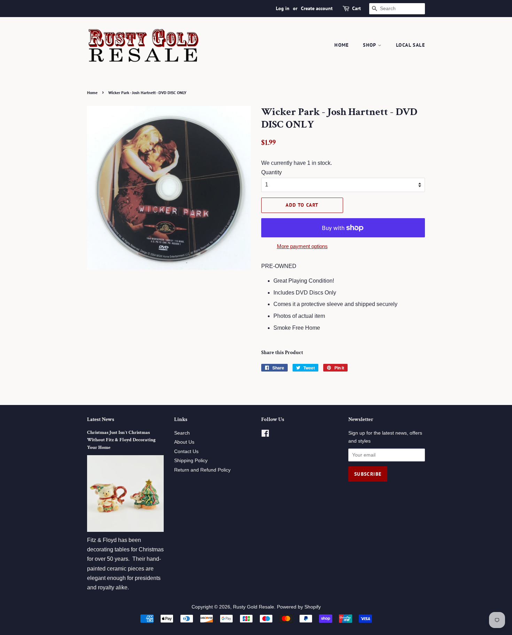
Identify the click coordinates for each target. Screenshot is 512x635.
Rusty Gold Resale (253, 607)
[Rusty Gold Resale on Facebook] (265, 434)
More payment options (302, 246)
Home (341, 45)
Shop (370, 45)
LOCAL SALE (410, 45)
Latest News (100, 419)
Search (182, 433)
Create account (317, 8)
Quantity (271, 172)
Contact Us (186, 451)
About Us (184, 442)
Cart (356, 8)
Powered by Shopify (299, 607)
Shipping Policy (191, 460)
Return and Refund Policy (202, 470)
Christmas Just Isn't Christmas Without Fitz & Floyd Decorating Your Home (121, 440)
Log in (282, 8)
